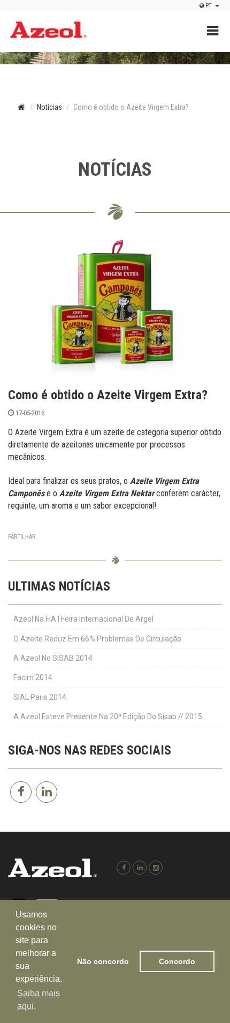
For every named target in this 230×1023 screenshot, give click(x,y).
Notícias (49, 107)
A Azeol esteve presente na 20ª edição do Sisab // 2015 (107, 716)
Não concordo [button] (103, 961)
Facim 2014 (32, 677)
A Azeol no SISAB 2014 (53, 658)
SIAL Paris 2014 (39, 697)
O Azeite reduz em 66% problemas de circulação (97, 638)
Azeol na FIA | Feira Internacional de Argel (83, 619)
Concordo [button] (177, 961)
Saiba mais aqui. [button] (38, 1000)
